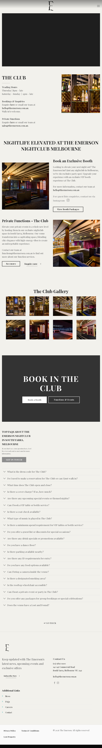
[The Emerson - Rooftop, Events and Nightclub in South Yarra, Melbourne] (51, 6)
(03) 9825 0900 (59, 663)
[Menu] (98, 6)
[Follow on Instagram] (68, 200)
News (7, 696)
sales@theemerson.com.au (15, 125)
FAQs (7, 701)
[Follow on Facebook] (55, 683)
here (12, 104)
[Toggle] (4, 472)
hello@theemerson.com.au (15, 108)
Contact (8, 712)
